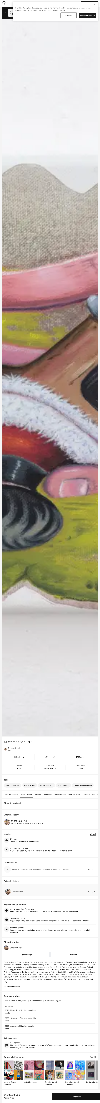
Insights (38, 794)
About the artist (74, 794)
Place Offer (76, 1096)
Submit (90, 869)
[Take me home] (4, 3)
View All (93, 1057)
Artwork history (60, 794)
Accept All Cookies (87, 15)
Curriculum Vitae (88, 794)
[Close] (94, 4)
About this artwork (10, 794)
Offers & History (26, 794)
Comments (47, 794)
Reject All (68, 15)
